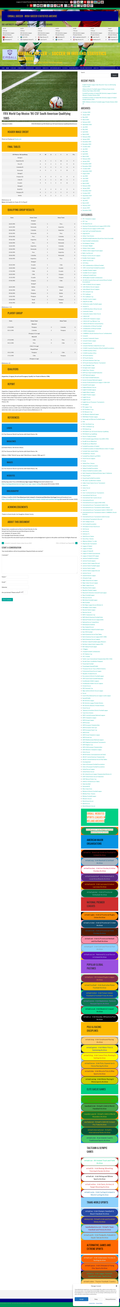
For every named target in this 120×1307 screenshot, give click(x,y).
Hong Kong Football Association (91, 478)
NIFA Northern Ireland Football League (93, 629)
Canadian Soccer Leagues (89, 272)
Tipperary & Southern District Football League (95, 710)
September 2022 (87, 124)
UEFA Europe (86, 722)
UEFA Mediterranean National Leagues (93, 740)
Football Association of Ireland (90, 446)
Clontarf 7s (85, 306)
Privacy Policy (99, 1303)
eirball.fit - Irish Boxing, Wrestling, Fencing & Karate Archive (99, 1169)
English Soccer (86, 397)
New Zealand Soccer (88, 627)
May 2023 (85, 117)
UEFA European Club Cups (89, 727)
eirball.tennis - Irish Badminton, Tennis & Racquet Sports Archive (100, 1002)
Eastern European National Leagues (92, 380)
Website (4, 587)
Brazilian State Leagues (88, 258)
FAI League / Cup (87, 407)
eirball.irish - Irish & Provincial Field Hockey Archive (99, 932)
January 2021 (86, 161)
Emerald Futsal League (88, 385)
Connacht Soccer (87, 343)
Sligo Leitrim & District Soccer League (92, 691)
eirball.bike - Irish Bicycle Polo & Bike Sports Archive (99, 1072)
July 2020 (85, 176)
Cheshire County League (89, 299)
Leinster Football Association (90, 558)
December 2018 (86, 210)
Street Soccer (86, 708)
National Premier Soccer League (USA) (92, 619)
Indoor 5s (85, 485)
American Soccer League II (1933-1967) (93, 228)
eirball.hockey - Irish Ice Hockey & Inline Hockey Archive (99, 869)
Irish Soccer (85, 529)
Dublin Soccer (30, 68)
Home (3, 68)
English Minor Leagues (88, 392)
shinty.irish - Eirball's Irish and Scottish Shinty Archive (99, 1220)
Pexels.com (17, 139)
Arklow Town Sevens (88, 236)
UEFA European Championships (91, 725)
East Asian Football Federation (90, 377)
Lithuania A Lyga (86, 578)
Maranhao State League (89, 588)
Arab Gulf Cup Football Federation (91, 231)
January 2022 (86, 139)
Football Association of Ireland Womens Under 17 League (98, 448)
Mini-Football (86, 602)
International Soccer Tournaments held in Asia (95, 505)
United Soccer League (88, 769)
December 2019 (86, 190)
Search (83, 72)
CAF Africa (85, 263)
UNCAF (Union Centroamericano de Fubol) (94, 754)
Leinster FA (38, 68)
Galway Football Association (90, 466)
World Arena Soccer (87, 801)
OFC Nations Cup (87, 654)
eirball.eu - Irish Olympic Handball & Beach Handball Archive (99, 1212)
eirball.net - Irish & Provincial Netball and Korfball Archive (99, 939)
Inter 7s (84, 490)
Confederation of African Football (91, 328)
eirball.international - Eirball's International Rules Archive (99, 1131)
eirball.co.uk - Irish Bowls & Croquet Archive (99, 1010)
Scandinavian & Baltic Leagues (90, 681)
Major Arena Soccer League (90, 580)
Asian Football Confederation (90, 241)
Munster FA (45, 68)
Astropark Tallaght (87, 245)
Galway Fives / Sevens (88, 463)
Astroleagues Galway (88, 243)
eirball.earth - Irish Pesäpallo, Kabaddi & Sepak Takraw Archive (99, 1236)
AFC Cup (84, 221)
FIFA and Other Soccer (86, 68)
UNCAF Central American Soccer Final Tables (94, 759)
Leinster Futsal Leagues (89, 561)
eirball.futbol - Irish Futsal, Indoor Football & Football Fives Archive (99, 994)
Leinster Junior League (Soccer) (91, 563)
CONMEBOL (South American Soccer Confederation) (97, 333)
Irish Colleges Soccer (88, 521)
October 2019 (86, 193)
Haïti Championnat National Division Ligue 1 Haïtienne (97, 473)
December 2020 (86, 163)
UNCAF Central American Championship (93, 757)
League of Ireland (87, 546)
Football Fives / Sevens (88, 453)
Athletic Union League (88, 248)
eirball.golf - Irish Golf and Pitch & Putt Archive (99, 947)
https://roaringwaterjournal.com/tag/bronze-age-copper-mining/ (21, 484)
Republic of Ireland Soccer (89, 673)
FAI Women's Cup (87, 412)
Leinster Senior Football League (91, 565)
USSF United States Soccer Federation (93, 776)
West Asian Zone (87, 789)
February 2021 (86, 159)
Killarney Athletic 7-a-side (89, 541)
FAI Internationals (73, 68)
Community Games (87, 311)
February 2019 (86, 205)
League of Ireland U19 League (90, 556)
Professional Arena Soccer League (91, 671)
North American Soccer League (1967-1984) (94, 637)
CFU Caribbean (86, 294)
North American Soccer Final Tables (92, 634)
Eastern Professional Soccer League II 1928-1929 (96, 382)
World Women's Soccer (88, 806)
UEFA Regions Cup (87, 744)
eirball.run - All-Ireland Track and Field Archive (99, 1161)
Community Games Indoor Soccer (91, 314)
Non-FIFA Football (87, 632)
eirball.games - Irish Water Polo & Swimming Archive (99, 1048)
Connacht (85, 336)
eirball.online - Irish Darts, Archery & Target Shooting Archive (99, 1185)
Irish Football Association (89, 524)
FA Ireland (13, 68)
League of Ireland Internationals (91, 553)
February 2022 (86, 136)
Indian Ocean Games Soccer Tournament (93, 483)
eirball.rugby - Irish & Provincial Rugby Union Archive (99, 916)
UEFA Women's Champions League (92, 749)
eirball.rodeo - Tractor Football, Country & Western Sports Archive (100, 1282)
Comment (5, 555)
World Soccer (73, 124)
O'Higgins (85, 649)
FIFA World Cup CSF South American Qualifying (56, 124)
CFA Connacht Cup (87, 291)
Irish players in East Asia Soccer (91, 526)
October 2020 (86, 168)
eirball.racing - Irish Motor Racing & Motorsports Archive (100, 1080)
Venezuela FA (86, 786)
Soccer (84, 693)
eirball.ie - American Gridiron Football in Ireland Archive (100, 853)
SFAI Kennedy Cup (87, 688)
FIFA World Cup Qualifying (89, 434)
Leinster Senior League (88, 568)
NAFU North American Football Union (92, 617)
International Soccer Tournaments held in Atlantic (96, 507)
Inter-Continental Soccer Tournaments (93, 493)
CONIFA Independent (88, 331)
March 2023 (85, 119)
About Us (96, 68)
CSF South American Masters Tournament (94, 363)
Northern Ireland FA (55, 68)
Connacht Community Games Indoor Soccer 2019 (17, 543)
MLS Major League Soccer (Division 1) (92, 605)
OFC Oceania (86, 656)
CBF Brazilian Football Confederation (92, 277)
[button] (116, 1286)
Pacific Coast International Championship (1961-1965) (97, 659)
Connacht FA (21, 68)
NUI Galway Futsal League (89, 646)
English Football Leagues (89, 390)
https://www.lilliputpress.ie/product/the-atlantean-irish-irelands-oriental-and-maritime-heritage (31, 499)
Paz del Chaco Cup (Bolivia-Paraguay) (92, 661)
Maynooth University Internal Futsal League (94, 592)
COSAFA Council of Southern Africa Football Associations (98, 348)
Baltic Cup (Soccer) (87, 253)
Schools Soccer (86, 686)
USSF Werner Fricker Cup (89, 779)
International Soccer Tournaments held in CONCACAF (97, 510)
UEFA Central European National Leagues (93, 715)
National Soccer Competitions (90, 622)
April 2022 (85, 132)
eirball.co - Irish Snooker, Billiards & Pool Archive (99, 1018)
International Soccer (88, 500)
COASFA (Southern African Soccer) (92, 309)
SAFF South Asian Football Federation (92, 678)
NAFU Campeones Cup (88, 614)
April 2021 (85, 154)
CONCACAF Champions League (91, 318)
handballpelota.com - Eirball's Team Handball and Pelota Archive (100, 1228)
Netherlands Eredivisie (88, 624)
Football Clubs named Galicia (90, 451)
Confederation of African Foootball (92, 326)
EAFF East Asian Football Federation (92, 372)
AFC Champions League (89, 219)
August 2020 (86, 173)
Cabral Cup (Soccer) (87, 260)
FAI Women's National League (90, 414)
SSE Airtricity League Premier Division (92, 703)
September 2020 (87, 171)
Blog (7, 68)
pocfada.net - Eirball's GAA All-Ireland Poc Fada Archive (100, 1123)
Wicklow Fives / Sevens (88, 793)
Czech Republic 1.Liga (88, 365)
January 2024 (86, 114)
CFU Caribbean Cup (87, 296)
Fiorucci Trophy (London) (89, 436)
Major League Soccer (88, 585)
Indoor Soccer (86, 488)
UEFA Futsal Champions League (91, 735)
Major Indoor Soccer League (90, 583)
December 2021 (86, 141)
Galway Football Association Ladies (92, 470)
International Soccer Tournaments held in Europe (96, 516)
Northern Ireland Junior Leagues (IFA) (92, 644)
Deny (96, 1299)
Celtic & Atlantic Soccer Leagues (91, 284)
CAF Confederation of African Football (92, 265)
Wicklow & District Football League (92, 791)
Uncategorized (86, 762)
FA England (85, 404)
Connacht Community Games (90, 338)
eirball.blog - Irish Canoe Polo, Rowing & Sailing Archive (100, 1056)
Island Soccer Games (88, 536)
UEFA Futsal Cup (87, 737)
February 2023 (86, 122)
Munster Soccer (86, 612)
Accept (82, 1299)
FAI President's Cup (87, 409)
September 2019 (87, 195)
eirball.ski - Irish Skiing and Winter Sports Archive (99, 1177)
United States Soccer (88, 771)
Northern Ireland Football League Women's (94, 641)
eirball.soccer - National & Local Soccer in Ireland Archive (99, 955)
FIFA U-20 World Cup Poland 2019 (66, 543)
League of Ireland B (87, 551)
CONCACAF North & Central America (92, 323)
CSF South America (87, 355)
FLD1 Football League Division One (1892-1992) (95, 439)
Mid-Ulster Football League (89, 600)
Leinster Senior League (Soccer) (91, 570)
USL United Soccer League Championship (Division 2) (96, 774)
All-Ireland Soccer (87, 223)
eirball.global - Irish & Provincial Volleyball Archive (99, 893)
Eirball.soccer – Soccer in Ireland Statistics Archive (62, 56)
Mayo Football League (88, 595)
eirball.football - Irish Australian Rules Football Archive (100, 986)
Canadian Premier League (89, 270)
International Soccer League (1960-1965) (93, 502)
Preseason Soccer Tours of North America (94, 668)
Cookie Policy (92, 1303)
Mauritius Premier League (89, 590)
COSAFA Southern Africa (89, 350)
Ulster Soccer (86, 752)
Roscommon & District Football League (93, 676)
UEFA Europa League (88, 720)
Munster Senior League (88, 610)
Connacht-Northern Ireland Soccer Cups (93, 345)
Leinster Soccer (86, 573)
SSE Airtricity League (88, 700)
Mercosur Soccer (87, 597)
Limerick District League (89, 575)
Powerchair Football (87, 664)
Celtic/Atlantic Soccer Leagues (90, 289)
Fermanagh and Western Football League (93, 419)
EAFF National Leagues (88, 375)
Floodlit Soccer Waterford (89, 441)
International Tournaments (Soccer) (92, 519)
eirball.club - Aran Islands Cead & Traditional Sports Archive (100, 1139)
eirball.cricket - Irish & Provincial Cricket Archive (100, 924)
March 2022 (85, 134)
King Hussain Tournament (89, 543)
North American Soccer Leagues (91, 639)
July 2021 (85, 149)
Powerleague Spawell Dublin (90, 666)
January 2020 (86, 188)
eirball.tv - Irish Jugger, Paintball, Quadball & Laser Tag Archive (100, 1274)
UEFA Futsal (85, 732)
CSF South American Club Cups (91, 360)
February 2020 (86, 186)
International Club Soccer (89, 495)
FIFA (33, 124)
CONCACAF (85, 316)
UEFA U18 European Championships (92, 747)
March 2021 (85, 156)
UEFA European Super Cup (89, 730)
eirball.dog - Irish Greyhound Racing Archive (99, 1040)
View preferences (110, 1299)
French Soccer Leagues (88, 458)
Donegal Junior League (88, 367)
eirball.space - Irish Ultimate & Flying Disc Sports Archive (99, 1266)
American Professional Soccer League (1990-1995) (96, 226)
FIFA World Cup (38, 124)
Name (4, 577)
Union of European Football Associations (93, 764)
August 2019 (86, 198)
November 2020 (86, 166)
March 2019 (85, 203)
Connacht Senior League (89, 341)
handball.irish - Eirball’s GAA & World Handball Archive (99, 1107)
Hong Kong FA (86, 475)
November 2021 (86, 144)
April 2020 (85, 181)
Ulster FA (64, 68)
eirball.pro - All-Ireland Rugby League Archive (99, 978)
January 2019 (86, 208)
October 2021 (86, 146)
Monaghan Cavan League (89, 607)
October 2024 (86, 112)
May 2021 (85, 151)
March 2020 (85, 183)
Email (4, 582)
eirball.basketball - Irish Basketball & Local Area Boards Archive (99, 877)
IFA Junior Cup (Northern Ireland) (91, 480)
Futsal (84, 461)
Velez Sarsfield (86, 784)
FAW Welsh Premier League (90, 417)
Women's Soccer (87, 798)
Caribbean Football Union (89, 275)
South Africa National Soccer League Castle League (96, 695)
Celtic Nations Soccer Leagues (90, 287)
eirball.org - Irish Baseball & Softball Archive (99, 861)
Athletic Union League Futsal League (92, 250)
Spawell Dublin (86, 698)
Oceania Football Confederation (91, 651)
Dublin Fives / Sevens (88, 370)
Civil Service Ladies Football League (92, 304)
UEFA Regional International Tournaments (94, 742)
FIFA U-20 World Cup (88, 426)
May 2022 (85, 129)
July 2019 (85, 200)
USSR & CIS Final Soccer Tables (91, 781)
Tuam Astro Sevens (87, 713)
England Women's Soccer (89, 387)
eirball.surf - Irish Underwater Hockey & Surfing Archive (99, 1259)
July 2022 (85, 127)
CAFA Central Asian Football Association (93, 268)
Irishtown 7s (85, 534)
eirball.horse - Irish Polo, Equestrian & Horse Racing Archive (100, 1064)
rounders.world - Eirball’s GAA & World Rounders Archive (99, 1115)
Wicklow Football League (89, 796)
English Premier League (88, 394)
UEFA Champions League (89, 717)
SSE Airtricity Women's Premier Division (93, 705)
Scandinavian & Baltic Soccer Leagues (92, 683)
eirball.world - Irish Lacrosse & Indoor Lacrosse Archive (99, 885)
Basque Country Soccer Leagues (91, 255)
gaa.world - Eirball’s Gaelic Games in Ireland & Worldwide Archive (99, 1099)
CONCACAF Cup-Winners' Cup (91, 321)
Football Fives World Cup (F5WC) (91, 456)
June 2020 (85, 178)
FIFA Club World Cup (88, 424)
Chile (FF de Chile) (87, 301)
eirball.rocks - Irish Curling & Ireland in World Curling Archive (99, 1193)
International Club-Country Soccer (92, 497)
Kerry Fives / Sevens (88, 538)
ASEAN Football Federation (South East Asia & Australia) (97, 238)
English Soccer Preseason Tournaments (93, 402)
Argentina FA (86, 233)
